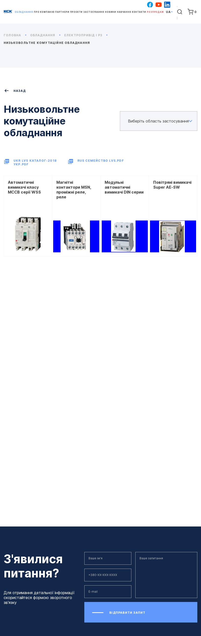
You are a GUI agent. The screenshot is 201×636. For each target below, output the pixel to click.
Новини (110, 12)
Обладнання (24, 12)
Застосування (93, 12)
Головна (13, 35)
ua (168, 12)
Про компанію (44, 12)
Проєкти (76, 12)
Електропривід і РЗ (83, 35)
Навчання (124, 12)
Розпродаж (155, 12)
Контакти (139, 12)
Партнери (62, 12)
